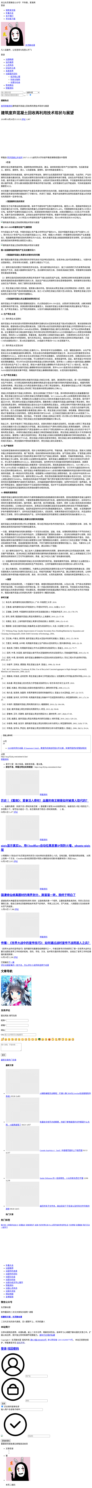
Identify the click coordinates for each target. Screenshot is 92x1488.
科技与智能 (15, 79)
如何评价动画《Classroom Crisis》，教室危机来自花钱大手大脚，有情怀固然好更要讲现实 (47, 748)
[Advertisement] (46, 137)
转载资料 (9, 88)
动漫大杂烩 (10, 1291)
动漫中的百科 (11, 1274)
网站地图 (9, 1294)
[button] (46, 54)
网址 (3, 1030)
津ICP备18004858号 (38, 1340)
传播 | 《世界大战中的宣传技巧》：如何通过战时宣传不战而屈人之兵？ (46, 942)
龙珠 (36, 1225)
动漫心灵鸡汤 (11, 1288)
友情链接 (9, 1297)
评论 (23, 119)
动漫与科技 (10, 1280)
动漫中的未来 (11, 1271)
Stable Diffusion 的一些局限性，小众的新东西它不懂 (61, 1178)
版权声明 (20, 1343)
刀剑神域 (72, 1225)
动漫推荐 (9, 1268)
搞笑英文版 (10, 10)
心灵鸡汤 (9, 65)
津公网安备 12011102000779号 (60, 1340)
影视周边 (9, 85)
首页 (3, 106)
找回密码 (13, 1348)
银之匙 (3, 1225)
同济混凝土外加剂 (15, 158)
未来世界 (9, 71)
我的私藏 (51, 1335)
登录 (4, 1348)
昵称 (3, 1020)
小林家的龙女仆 (12, 1225)
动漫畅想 (9, 59)
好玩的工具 (10, 68)
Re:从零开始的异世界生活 (58, 1225)
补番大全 (9, 1265)
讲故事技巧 (30, 1225)
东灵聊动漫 (30, 45)
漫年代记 (43, 1335)
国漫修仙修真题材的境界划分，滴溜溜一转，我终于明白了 (38, 895)
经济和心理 (15, 77)
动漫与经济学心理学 (14, 1282)
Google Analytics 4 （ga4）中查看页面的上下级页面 (61, 1150)
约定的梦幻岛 (44, 1225)
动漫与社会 (15, 82)
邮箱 (3, 1025)
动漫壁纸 (79, 1225)
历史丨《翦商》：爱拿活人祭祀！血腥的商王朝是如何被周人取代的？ (45, 800)
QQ (2, 1035)
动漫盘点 (22, 1225)
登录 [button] (3, 5)
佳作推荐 (9, 62)
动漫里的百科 (11, 74)
